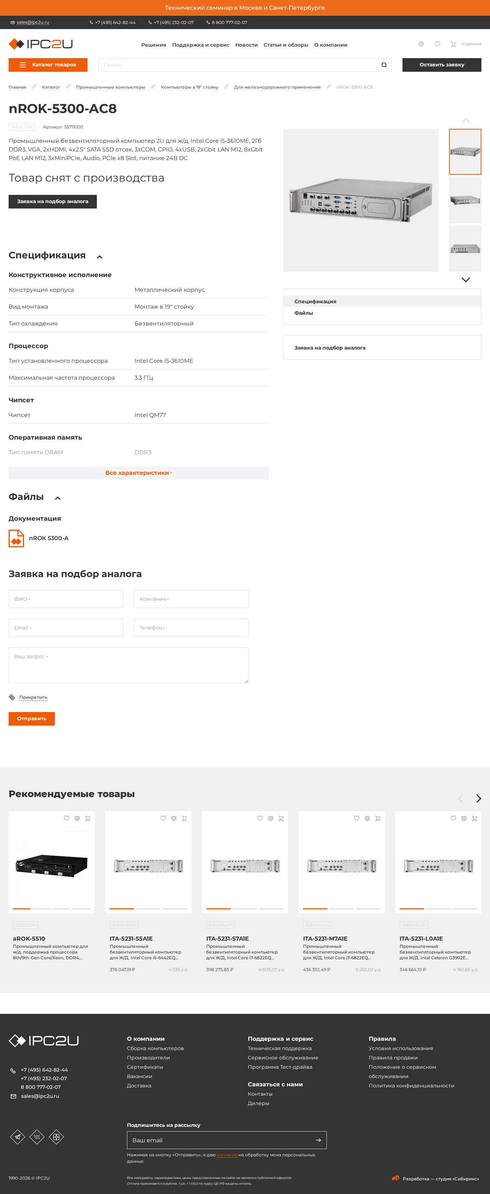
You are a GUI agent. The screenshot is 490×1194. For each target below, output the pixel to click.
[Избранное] (65, 819)
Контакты (260, 1094)
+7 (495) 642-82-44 (44, 1069)
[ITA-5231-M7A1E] (342, 866)
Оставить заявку (442, 64)
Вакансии (139, 1076)
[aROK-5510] (51, 866)
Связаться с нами (275, 1084)
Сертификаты (145, 1067)
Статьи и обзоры (286, 45)
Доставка (139, 1085)
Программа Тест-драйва (280, 1067)
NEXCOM (22, 127)
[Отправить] (318, 1140)
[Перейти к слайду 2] (41, 908)
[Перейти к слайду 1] (21, 908)
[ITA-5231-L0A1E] (438, 866)
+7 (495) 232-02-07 (44, 1078)
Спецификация (315, 301)
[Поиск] (384, 64)
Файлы (304, 313)
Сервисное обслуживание (283, 1057)
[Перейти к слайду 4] (81, 908)
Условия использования (401, 1048)
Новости (246, 45)
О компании (331, 45)
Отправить (31, 718)
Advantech (124, 925)
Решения (153, 45)
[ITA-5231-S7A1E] (245, 866)
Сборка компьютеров (155, 1048)
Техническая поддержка (280, 1048)
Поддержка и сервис (201, 45)
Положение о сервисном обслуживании (402, 1072)
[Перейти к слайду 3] (61, 908)
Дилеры (258, 1103)
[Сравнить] (76, 819)
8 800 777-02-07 (41, 1087)
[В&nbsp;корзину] (86, 819)
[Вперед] (465, 279)
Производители (148, 1057)
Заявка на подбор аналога (52, 201)
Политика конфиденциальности (411, 1085)
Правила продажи (393, 1057)
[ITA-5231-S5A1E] (148, 866)
